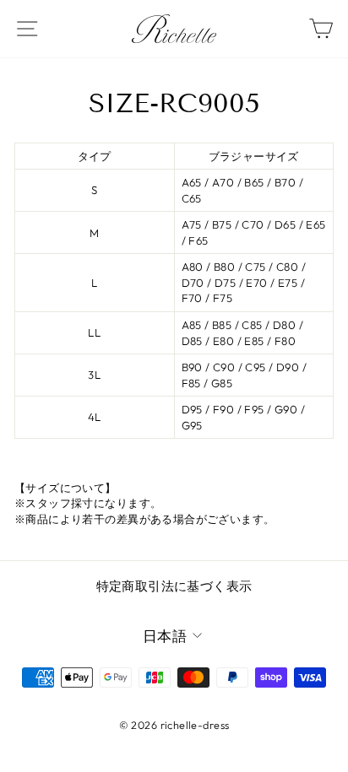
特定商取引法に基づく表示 (174, 586)
